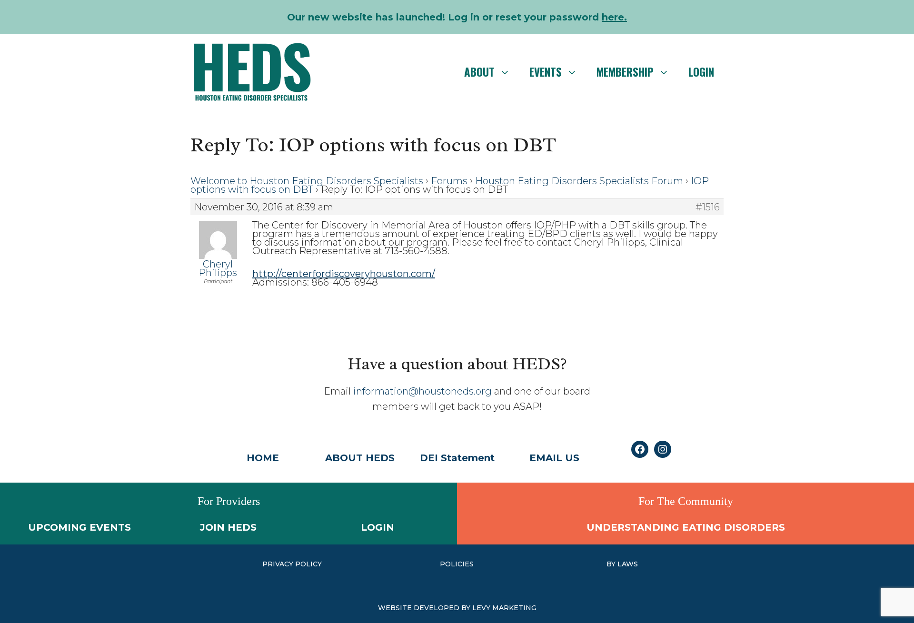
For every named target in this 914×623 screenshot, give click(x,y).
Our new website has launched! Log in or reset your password (457, 17)
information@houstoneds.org (422, 391)
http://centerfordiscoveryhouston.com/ (343, 273)
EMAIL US (554, 458)
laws (627, 564)
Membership (625, 72)
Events (545, 72)
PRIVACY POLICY (292, 564)
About (479, 72)
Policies (457, 564)
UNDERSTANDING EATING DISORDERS (685, 527)
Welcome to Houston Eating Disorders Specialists (306, 181)
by (611, 564)
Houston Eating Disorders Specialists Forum (579, 181)
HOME (263, 458)
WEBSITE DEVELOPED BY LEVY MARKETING (457, 607)
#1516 (707, 207)
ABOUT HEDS (360, 458)
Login (701, 72)
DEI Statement (457, 458)
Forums (449, 181)
